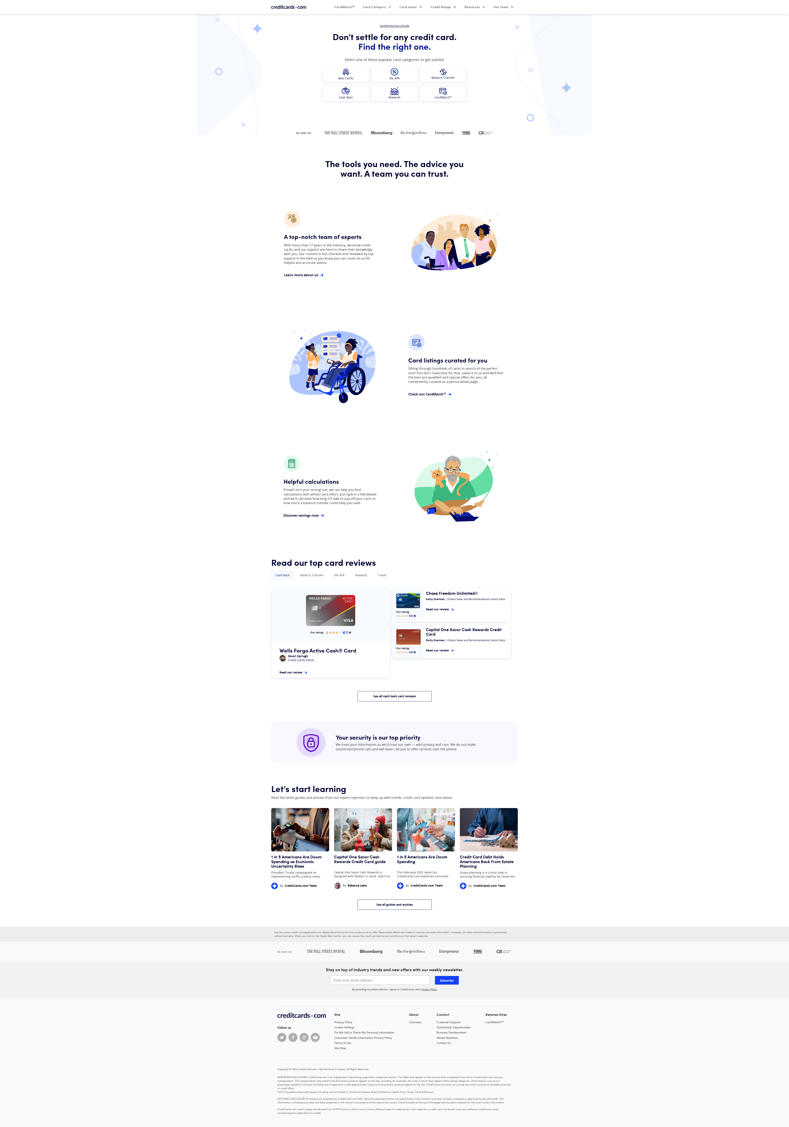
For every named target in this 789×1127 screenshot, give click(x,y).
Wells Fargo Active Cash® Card (317, 650)
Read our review (290, 672)
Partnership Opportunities (453, 1027)
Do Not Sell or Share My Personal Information (364, 1032)
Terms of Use (342, 1043)
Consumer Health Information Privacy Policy (363, 1038)
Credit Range (441, 7)
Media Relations (447, 1038)
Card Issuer (408, 7)
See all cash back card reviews (394, 696)
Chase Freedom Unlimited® (452, 593)
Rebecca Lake (357, 885)
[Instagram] (304, 1037)
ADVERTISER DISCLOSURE (394, 26)
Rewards (361, 575)
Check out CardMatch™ (427, 394)
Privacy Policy (429, 989)
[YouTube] (315, 1037)
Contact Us (444, 1043)
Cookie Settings (344, 1027)
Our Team (501, 7)
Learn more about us (301, 275)
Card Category (374, 7)
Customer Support (448, 1022)
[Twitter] (281, 1037)
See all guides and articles (394, 904)
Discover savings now (301, 515)
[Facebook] (293, 1037)
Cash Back (283, 575)
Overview (415, 1022)
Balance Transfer (312, 575)
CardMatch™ (344, 7)
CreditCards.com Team (301, 886)
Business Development (451, 1032)
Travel (382, 575)
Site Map (340, 1048)
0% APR (339, 575)
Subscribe (447, 980)
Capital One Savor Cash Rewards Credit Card (464, 632)
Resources (472, 7)
